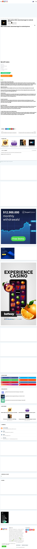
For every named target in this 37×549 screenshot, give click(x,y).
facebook (10, 377)
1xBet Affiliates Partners (16, 545)
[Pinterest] (11, 129)
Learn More (7, 544)
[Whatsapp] (10, 129)
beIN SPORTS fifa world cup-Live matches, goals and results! (27, 412)
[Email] (13, 129)
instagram (10, 384)
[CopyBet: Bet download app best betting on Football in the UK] (3, 397)
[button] (36, 1)
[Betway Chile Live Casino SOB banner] (6, 161)
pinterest (10, 382)
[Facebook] (6, 129)
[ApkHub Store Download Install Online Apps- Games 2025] (3, 392)
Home (2, 18)
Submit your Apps (25, 545)
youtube (28, 384)
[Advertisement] (18, 10)
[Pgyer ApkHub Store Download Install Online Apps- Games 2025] (3, 401)
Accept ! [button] (4, 546)
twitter (28, 377)
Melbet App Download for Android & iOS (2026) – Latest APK (9, 412)
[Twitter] (8, 129)
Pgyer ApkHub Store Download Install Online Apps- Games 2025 (15, 400)
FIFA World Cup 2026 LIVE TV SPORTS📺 (9, 419)
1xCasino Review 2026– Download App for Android (27, 419)
